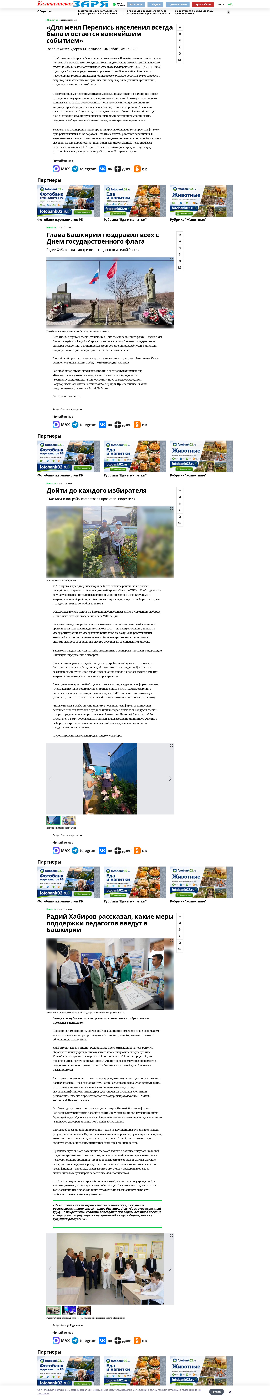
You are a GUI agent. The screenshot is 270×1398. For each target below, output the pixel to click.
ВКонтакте (136, 4)
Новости (51, 227)
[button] (170, 778)
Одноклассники (178, 4)
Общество (44, 11)
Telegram (155, 4)
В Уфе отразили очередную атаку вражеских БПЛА (194, 12)
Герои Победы (203, 4)
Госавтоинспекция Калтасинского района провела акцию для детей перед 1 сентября (97, 12)
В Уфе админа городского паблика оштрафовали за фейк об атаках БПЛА (149, 12)
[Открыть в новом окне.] (61, 168)
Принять (216, 1391)
